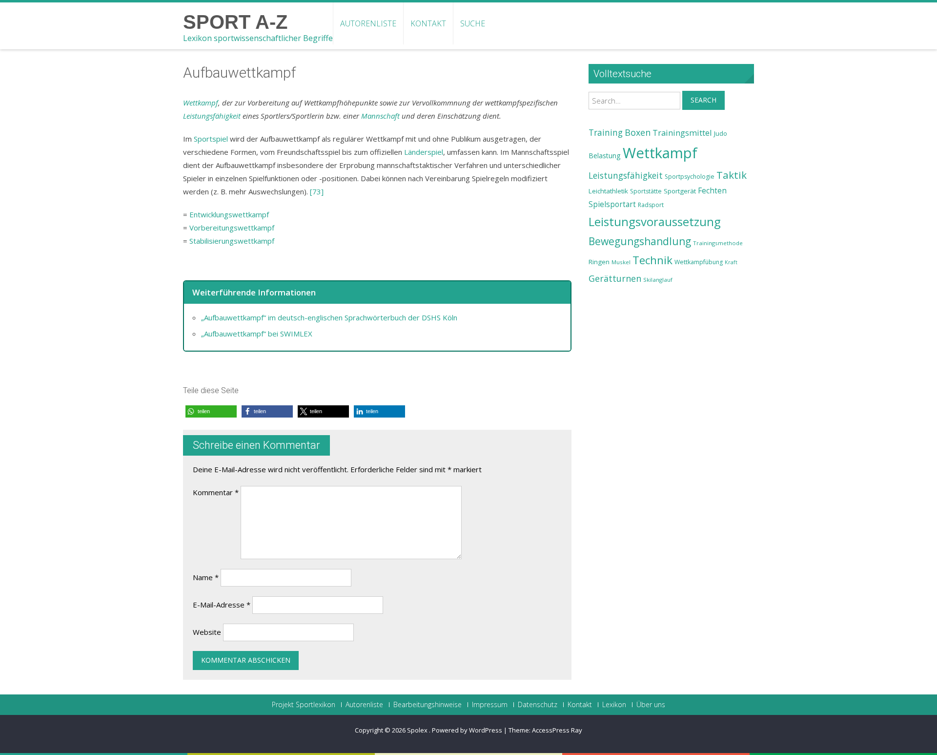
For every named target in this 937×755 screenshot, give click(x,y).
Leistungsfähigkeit (212, 116)
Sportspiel (211, 139)
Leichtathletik (608, 191)
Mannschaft (380, 116)
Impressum (490, 704)
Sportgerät (680, 191)
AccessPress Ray (557, 730)
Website (207, 632)
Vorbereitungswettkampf (231, 227)
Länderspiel (423, 152)
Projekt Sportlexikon (303, 704)
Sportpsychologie (689, 176)
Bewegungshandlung (640, 241)
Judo (720, 133)
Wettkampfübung (698, 262)
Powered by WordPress (467, 730)
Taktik (731, 175)
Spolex (418, 730)
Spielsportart (612, 204)
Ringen (599, 261)
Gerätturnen (615, 278)
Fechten (712, 191)
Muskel (621, 262)
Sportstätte (646, 191)
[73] (317, 191)
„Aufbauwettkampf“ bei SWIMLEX (256, 333)
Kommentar (216, 492)
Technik (652, 260)
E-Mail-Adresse (221, 604)
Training (606, 132)
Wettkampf (200, 102)
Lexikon (614, 704)
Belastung (605, 155)
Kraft (731, 262)
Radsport (651, 205)
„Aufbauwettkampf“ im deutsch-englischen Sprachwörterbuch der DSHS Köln (329, 317)
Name (206, 577)
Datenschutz (537, 704)
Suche (472, 23)
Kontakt (428, 23)
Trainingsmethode (718, 243)
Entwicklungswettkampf (229, 214)
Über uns (650, 704)
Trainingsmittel (682, 132)
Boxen (638, 132)
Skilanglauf (657, 279)
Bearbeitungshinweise (427, 704)
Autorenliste (368, 23)
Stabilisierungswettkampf (231, 241)
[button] (211, 411)
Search (703, 100)
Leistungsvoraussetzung (655, 222)
